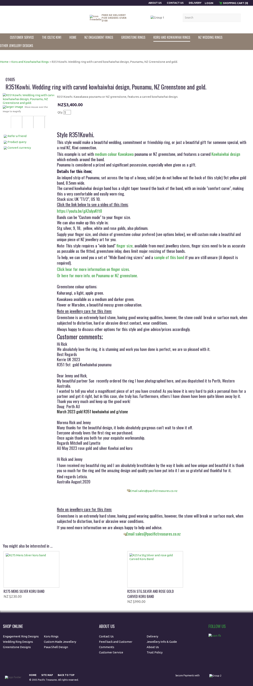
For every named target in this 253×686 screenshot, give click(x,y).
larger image (14, 106)
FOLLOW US (217, 626)
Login (209, 3)
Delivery (195, 2)
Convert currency (19, 147)
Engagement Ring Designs (21, 636)
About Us (155, 2)
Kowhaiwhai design (225, 154)
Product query (17, 142)
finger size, (124, 245)
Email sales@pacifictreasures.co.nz (153, 490)
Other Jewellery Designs (16, 45)
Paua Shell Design (56, 647)
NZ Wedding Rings (210, 37)
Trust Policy (154, 652)
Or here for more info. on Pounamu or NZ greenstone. (97, 275)
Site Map (47, 675)
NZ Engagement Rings (98, 37)
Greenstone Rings (133, 37)
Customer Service (22, 37)
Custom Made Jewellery (60, 641)
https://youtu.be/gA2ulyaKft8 (79, 211)
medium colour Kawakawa (114, 154)
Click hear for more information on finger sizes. (93, 269)
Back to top (66, 675)
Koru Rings (51, 636)
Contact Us (175, 2)
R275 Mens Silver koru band (24, 591)
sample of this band (169, 257)
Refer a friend (17, 136)
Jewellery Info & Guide (162, 641)
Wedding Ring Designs (18, 641)
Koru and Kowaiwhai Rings (171, 37)
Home (72, 37)
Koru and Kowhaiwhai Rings (30, 61)
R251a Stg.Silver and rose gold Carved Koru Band (150, 594)
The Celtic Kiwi (51, 37)
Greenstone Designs (17, 647)
